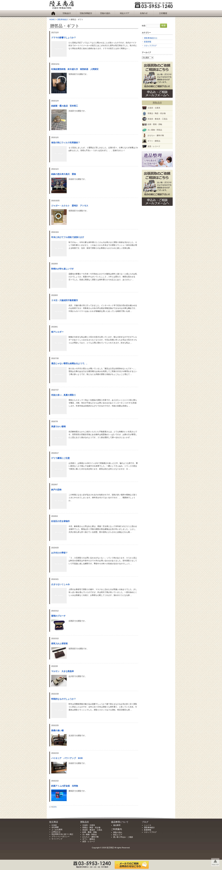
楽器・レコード (154, 146)
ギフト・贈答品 (154, 141)
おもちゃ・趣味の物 (156, 135)
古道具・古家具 (154, 108)
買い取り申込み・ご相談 (123, 837)
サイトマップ (57, 839)
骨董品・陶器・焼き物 (157, 113)
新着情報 (147, 42)
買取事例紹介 (149, 38)
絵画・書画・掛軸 (155, 124)
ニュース (147, 825)
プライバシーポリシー (61, 836)
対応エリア (117, 835)
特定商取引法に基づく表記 (62, 834)
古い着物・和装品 (155, 130)
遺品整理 (116, 825)
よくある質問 (57, 830)
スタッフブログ (150, 46)
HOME (54, 825)
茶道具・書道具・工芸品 (157, 119)
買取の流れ (117, 832)
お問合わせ (56, 832)
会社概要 (55, 827)
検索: (144, 26)
